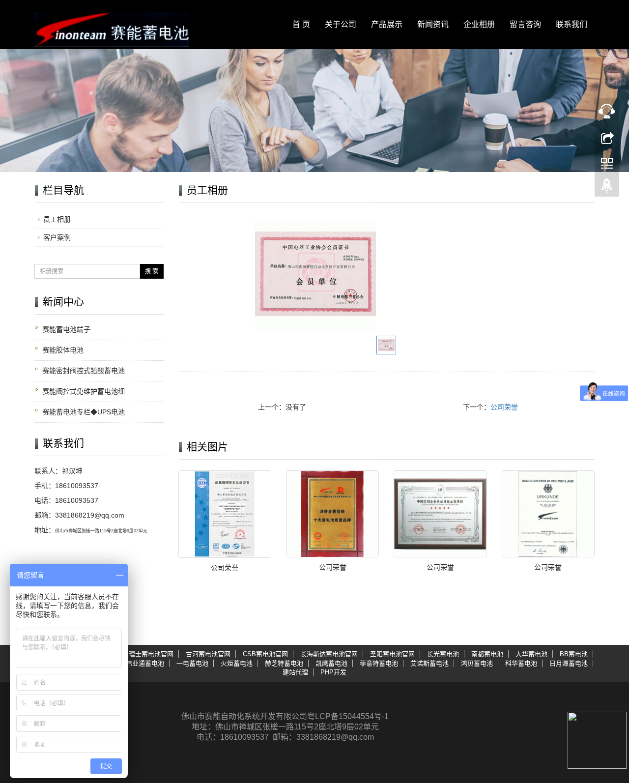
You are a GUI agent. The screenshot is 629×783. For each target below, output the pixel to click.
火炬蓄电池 (237, 663)
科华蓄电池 (521, 663)
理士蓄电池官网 (151, 654)
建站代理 (295, 672)
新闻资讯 (433, 24)
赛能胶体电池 (63, 350)
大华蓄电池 (531, 654)
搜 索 (151, 271)
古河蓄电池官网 (208, 654)
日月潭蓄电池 (568, 663)
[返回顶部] (607, 188)
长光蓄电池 (443, 654)
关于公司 (340, 24)
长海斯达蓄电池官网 (329, 654)
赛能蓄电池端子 (66, 329)
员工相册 (57, 219)
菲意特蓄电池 (379, 663)
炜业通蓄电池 (145, 663)
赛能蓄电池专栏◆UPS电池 (83, 412)
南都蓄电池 (487, 654)
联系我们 (571, 24)
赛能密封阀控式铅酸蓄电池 (83, 371)
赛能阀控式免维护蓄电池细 (83, 391)
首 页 (301, 24)
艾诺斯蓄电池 (429, 663)
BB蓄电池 (574, 654)
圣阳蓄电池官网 (392, 654)
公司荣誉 (504, 407)
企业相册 (479, 24)
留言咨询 (525, 24)
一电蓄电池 (192, 663)
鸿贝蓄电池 (477, 663)
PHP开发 (333, 672)
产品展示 (386, 24)
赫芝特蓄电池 (284, 663)
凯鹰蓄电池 (331, 663)
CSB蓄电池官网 (265, 654)
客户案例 (57, 237)
